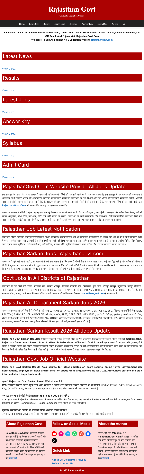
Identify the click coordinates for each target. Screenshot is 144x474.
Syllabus (73, 23)
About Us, (58, 459)
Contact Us (66, 463)
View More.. (9, 68)
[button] (123, 23)
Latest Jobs (34, 23)
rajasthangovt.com (93, 293)
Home (22, 23)
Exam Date (102, 23)
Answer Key (87, 23)
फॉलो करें (13, 458)
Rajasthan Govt (72, 9)
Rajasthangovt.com (102, 40)
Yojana (115, 23)
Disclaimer (70, 459)
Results (46, 23)
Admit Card (59, 23)
